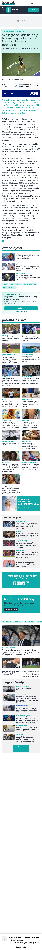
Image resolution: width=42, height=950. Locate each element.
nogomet (18, 621)
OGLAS (21, 21)
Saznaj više (21, 947)
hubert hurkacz (30, 284)
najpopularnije (13, 682)
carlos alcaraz (9, 287)
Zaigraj (21, 308)
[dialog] (21, 942)
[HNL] (21, 503)
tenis (5, 284)
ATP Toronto (15, 284)
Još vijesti (18, 748)
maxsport (7, 621)
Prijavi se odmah (11, 609)
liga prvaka (29, 621)
